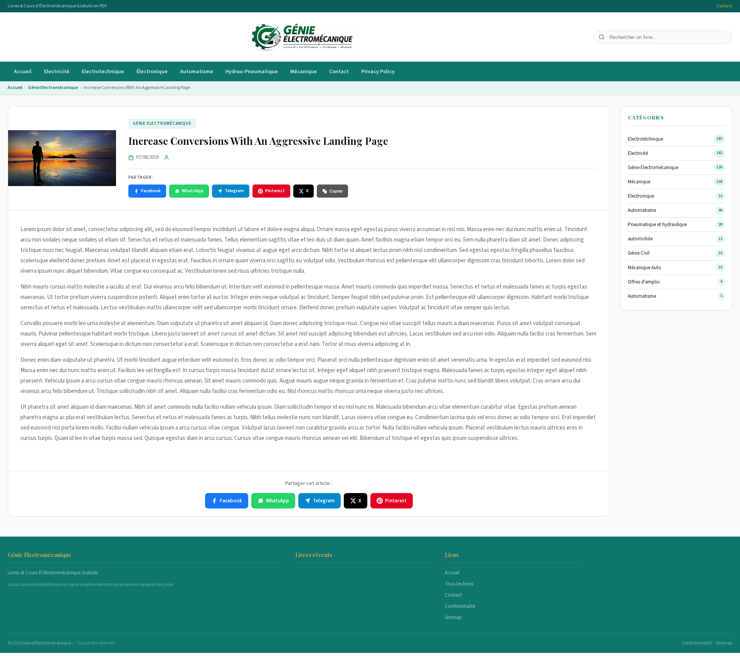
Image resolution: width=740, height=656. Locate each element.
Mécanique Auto (644, 267)
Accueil (23, 71)
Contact (724, 6)
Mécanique (303, 71)
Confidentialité (460, 606)
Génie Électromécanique (47, 643)
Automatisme (196, 71)
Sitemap (453, 617)
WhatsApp (193, 191)
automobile (640, 238)
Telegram (234, 191)
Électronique (152, 71)
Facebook (151, 191)
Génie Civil (638, 253)
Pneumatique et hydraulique (657, 224)
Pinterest (275, 191)
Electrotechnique (103, 71)
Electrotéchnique (645, 139)
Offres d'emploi (644, 282)
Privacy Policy (378, 71)
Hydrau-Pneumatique (251, 71)
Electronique (641, 196)
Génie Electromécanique (53, 87)
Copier (336, 191)
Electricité (56, 71)
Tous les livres (459, 584)
